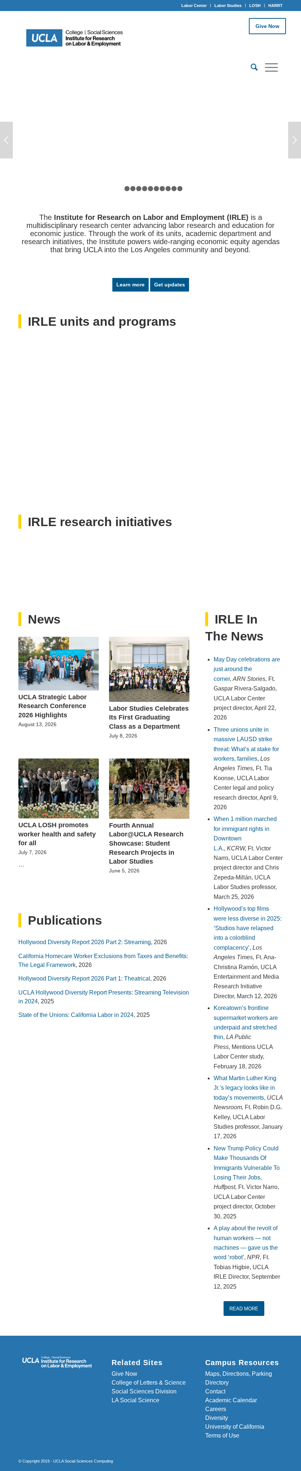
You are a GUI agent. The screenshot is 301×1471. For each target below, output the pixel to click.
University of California (234, 1427)
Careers (215, 1409)
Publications (65, 920)
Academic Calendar (231, 1400)
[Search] (250, 67)
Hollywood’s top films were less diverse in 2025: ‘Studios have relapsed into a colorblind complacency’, (248, 928)
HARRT (275, 5)
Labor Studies (228, 5)
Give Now (267, 26)
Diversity (216, 1418)
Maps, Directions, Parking (238, 1374)
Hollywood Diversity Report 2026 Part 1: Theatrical (84, 978)
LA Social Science (135, 1400)
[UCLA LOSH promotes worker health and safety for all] (58, 788)
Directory (217, 1382)
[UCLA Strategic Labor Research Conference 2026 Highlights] (58, 663)
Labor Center (194, 5)
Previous (6, 140)
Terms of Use (222, 1435)
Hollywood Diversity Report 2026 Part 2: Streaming (84, 942)
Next (294, 140)
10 (174, 188)
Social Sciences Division (144, 1391)
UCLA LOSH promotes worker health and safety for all (57, 834)
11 (179, 188)
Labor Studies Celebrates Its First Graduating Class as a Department (149, 717)
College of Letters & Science (149, 1382)
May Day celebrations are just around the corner (247, 669)
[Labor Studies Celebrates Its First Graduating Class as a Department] (149, 669)
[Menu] (268, 67)
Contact (215, 1391)
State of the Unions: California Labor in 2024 (76, 1015)
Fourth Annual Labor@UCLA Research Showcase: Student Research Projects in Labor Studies (146, 843)
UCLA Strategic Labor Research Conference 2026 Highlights (52, 706)
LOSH (255, 5)
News (44, 619)
